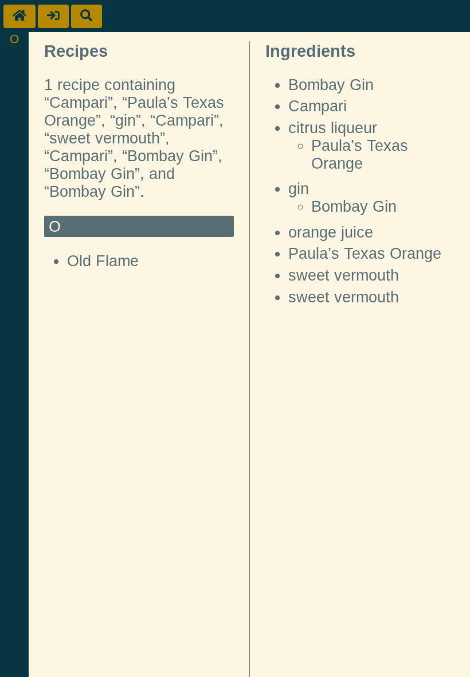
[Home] (19, 16)
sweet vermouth (343, 275)
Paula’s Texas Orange (359, 154)
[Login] (53, 16)
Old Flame (103, 261)
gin (298, 188)
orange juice (330, 232)
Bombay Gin (331, 85)
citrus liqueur (332, 128)
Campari (317, 106)
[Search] (86, 16)
